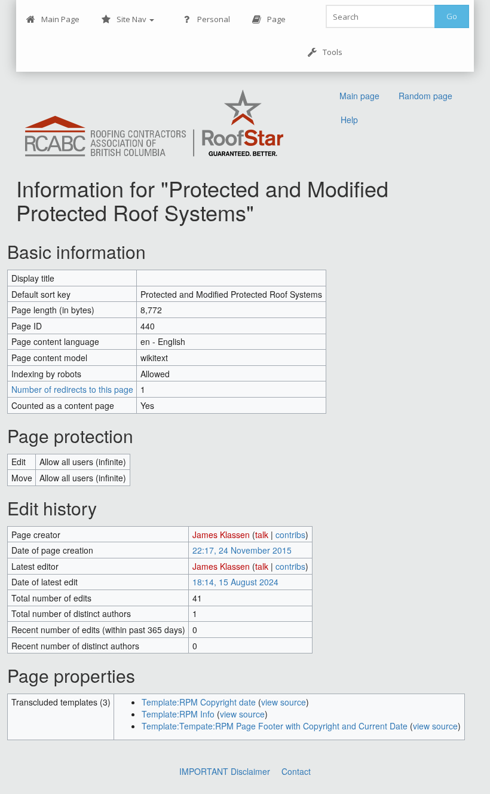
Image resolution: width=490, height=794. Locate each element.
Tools (332, 52)
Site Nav (132, 19)
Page (276, 19)
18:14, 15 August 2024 (235, 582)
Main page (359, 96)
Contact (296, 771)
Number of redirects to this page (72, 389)
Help (349, 120)
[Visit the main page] (154, 124)
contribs (290, 534)
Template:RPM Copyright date (199, 702)
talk (261, 534)
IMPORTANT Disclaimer (224, 771)
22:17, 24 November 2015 (242, 550)
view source (283, 702)
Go (451, 16)
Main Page (60, 19)
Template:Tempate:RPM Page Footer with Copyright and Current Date (275, 726)
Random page (425, 96)
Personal (213, 19)
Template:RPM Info (178, 714)
